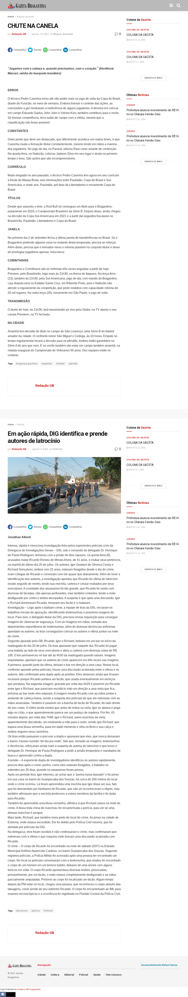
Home (11, 16)
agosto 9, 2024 (40, 449)
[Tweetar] (34, 50)
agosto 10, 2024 (40, 34)
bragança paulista (26, 363)
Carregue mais (153, 78)
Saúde (97, 974)
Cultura (55, 974)
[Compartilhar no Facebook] (17, 50)
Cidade (130, 105)
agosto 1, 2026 (136, 62)
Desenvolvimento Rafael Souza (159, 965)
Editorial (69, 974)
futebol (60, 363)
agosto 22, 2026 (136, 40)
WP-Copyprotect (33, 989)
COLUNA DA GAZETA (139, 35)
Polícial (48, 910)
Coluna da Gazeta (137, 30)
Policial (20, 424)
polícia (36, 910)
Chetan (20, 989)
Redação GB (19, 34)
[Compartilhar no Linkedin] (72, 50)
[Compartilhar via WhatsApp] (52, 50)
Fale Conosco (114, 974)
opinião (73, 363)
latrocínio (22, 910)
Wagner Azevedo (25, 16)
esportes (47, 363)
